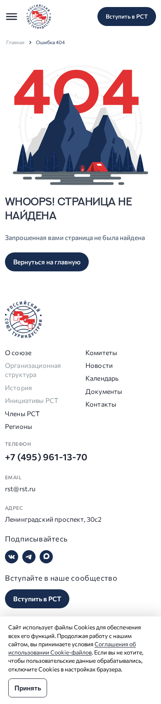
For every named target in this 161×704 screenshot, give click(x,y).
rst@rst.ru (20, 488)
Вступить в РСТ (127, 16)
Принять (27, 688)
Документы (103, 391)
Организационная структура (33, 369)
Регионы (18, 426)
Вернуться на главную (46, 262)
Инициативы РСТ (31, 400)
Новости (99, 365)
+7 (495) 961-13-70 (46, 456)
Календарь (101, 378)
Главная (15, 42)
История (18, 387)
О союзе (18, 352)
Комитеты (101, 352)
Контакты (100, 404)
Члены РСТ (22, 413)
